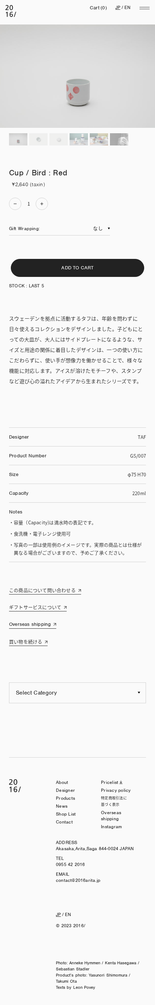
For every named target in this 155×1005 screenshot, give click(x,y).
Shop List (66, 814)
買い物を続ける (25, 641)
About (62, 782)
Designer (65, 790)
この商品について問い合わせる (42, 590)
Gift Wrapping (24, 228)
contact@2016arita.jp (78, 880)
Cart (98, 8)
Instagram (111, 827)
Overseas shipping (30, 624)
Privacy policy (116, 790)
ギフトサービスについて (35, 607)
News (61, 806)
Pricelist (109, 782)
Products (65, 798)
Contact (64, 822)
